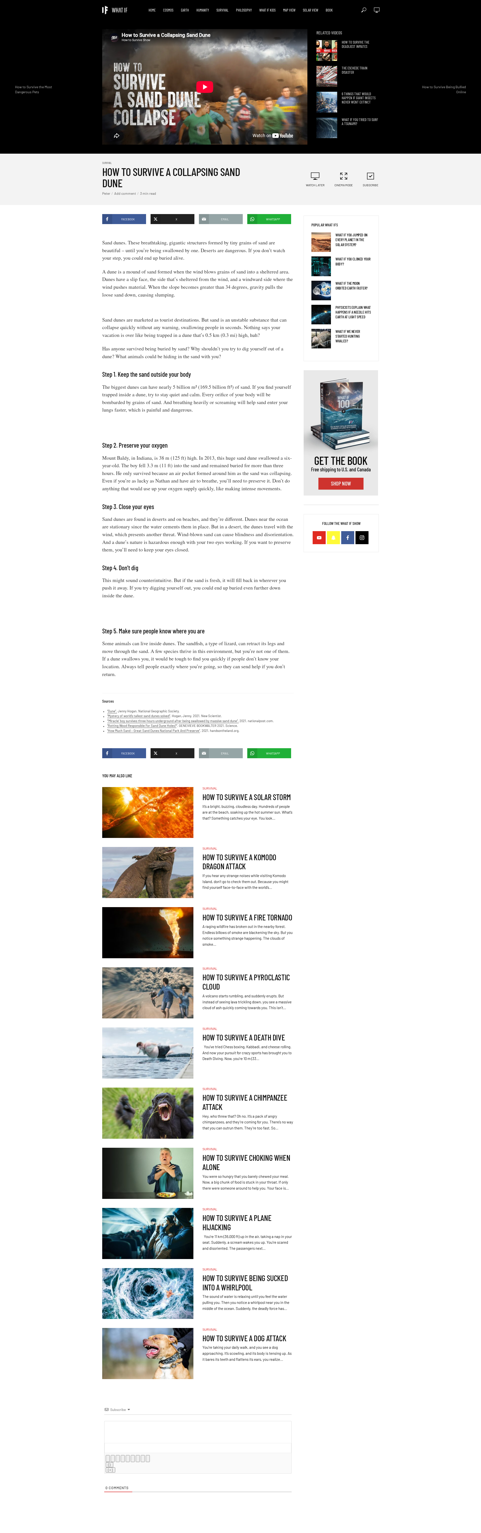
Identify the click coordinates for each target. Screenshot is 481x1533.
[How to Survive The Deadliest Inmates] (326, 50)
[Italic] (113, 1458)
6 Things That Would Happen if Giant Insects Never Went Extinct (359, 98)
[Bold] (108, 1458)
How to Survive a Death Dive (243, 1037)
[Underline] (118, 1458)
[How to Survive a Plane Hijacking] (147, 1233)
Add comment (125, 193)
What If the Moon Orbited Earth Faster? (351, 285)
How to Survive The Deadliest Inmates (355, 44)
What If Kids (267, 10)
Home (152, 10)
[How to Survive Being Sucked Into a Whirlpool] (147, 1293)
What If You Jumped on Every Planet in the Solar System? (351, 239)
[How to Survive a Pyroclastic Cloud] (147, 992)
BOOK (329, 10)
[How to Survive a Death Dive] (147, 1053)
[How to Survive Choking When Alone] (147, 1173)
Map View (289, 10)
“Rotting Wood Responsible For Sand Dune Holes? (141, 726)
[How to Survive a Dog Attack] (147, 1353)
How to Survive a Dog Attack (244, 1338)
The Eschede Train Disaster (355, 70)
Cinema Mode (343, 185)
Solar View (310, 10)
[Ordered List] (128, 1458)
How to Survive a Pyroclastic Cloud (246, 982)
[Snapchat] (333, 537)
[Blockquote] (138, 1458)
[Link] (148, 1458)
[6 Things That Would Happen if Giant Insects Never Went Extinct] (326, 102)
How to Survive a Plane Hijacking (236, 1222)
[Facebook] (347, 537)
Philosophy (244, 10)
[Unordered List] (133, 1458)
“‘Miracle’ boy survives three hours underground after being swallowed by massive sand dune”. (173, 721)
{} (109, 1465)
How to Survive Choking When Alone (246, 1162)
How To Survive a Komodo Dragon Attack (239, 861)
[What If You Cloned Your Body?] (321, 266)
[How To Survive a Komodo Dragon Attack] (147, 872)
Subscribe (370, 185)
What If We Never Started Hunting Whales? (347, 336)
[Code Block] (143, 1458)
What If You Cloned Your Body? (353, 261)
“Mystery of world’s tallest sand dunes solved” (138, 716)
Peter (106, 193)
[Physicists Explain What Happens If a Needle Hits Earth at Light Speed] (321, 314)
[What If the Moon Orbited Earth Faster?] (321, 290)
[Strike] (123, 1458)
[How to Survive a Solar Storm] (147, 812)
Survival (222, 10)
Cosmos (168, 10)
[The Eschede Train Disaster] (326, 76)
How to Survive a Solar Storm (246, 797)
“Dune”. (112, 711)
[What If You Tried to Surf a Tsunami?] (326, 128)
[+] (110, 1470)
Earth (185, 10)
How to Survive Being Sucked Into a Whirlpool (245, 1282)
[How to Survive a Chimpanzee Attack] (147, 1113)
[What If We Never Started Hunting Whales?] (321, 338)
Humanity (202, 10)
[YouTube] (319, 537)
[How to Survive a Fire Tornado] (147, 932)
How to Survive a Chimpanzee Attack (244, 1102)
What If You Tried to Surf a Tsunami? (360, 122)
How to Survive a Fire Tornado (247, 917)
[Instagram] (362, 537)
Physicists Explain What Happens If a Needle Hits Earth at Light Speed (353, 312)
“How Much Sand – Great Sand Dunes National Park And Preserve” (153, 731)
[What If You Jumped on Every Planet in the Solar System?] (321, 242)
